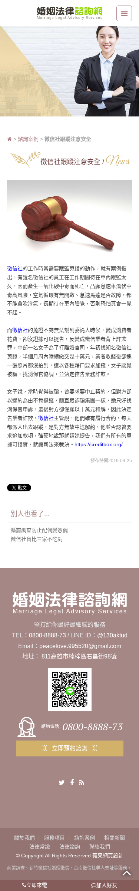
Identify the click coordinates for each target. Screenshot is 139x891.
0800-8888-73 (47, 635)
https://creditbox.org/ (99, 444)
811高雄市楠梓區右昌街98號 (79, 656)
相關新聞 (114, 838)
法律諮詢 (69, 847)
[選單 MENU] (124, 13)
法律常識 (39, 847)
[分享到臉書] (72, 782)
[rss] (81, 782)
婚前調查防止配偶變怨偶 (39, 530)
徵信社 (15, 268)
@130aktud (112, 635)
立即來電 (36, 885)
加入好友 (106, 885)
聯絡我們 (99, 847)
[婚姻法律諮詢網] (69, 12)
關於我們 (24, 838)
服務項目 (54, 838)
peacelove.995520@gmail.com (80, 646)
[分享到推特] (62, 782)
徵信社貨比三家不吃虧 (37, 539)
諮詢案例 (28, 139)
